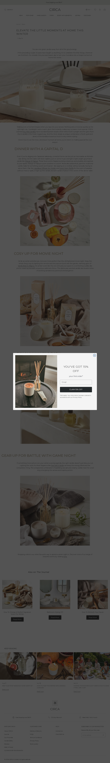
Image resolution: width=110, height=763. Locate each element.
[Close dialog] (94, 355)
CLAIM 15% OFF (75, 390)
